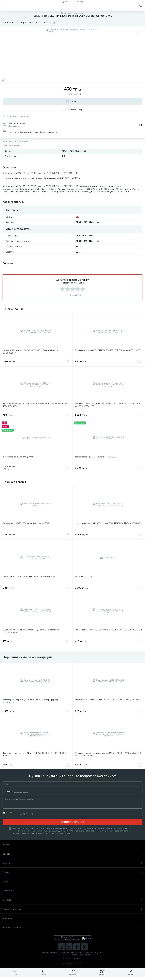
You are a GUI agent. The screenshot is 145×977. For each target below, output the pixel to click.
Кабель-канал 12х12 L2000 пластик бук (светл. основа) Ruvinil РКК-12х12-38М (31, 631)
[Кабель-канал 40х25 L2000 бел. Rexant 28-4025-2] (36, 504)
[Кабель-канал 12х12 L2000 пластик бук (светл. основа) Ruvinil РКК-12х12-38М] (36, 611)
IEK (77, 216)
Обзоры (7, 900)
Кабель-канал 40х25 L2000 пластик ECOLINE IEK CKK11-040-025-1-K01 (108, 523)
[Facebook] (76, 946)
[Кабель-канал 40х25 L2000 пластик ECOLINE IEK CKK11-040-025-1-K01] (108, 504)
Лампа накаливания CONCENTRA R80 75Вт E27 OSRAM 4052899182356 (108, 350)
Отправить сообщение (72, 821)
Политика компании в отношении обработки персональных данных (72, 953)
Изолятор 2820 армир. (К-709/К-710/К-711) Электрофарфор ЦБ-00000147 (30, 351)
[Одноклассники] (84, 946)
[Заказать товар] (67, 361)
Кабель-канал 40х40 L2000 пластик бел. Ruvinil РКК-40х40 (30, 576)
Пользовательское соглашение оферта (72, 955)
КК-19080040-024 (83, 576)
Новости (7, 890)
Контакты (7, 918)
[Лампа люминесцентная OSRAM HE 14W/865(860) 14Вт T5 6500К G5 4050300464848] (36, 385)
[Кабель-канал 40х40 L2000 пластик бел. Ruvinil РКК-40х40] (36, 558)
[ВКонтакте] (69, 946)
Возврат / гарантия (12, 927)
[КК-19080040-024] (108, 558)
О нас (6, 881)
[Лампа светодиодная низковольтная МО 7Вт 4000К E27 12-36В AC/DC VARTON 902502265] (108, 385)
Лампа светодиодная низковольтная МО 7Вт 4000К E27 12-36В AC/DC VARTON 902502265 (108, 404)
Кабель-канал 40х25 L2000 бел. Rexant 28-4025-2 (26, 523)
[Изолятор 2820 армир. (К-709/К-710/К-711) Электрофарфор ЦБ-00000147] (36, 331)
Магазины (7, 863)
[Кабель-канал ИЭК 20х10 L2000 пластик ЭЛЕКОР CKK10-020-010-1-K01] (108, 611)
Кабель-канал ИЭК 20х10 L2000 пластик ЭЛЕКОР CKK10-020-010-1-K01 (108, 630)
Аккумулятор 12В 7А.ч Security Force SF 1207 (95, 457)
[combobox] (8, 791)
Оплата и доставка (12, 909)
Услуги (6, 872)
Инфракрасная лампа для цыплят (18, 457)
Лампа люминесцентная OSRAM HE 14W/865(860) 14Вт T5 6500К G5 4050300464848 (35, 404)
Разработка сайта (70, 958)
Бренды (6, 853)
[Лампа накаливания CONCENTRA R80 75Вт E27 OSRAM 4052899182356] (108, 331)
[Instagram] (61, 946)
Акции (6, 844)
